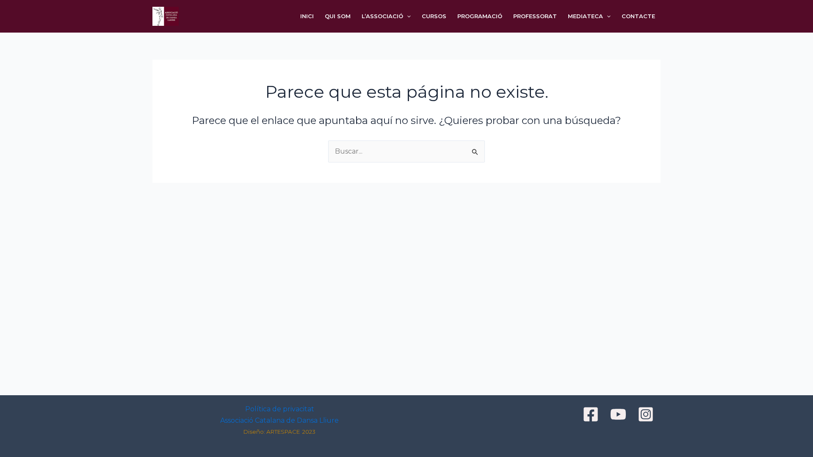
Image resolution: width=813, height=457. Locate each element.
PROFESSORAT (535, 16)
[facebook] (592, 414)
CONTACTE (638, 16)
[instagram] (647, 414)
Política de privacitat (279, 409)
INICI (307, 16)
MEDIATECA (585, 16)
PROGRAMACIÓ (479, 16)
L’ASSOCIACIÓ (382, 16)
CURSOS (434, 16)
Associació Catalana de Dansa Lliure (279, 420)
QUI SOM (338, 16)
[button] (407, 16)
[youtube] (619, 414)
